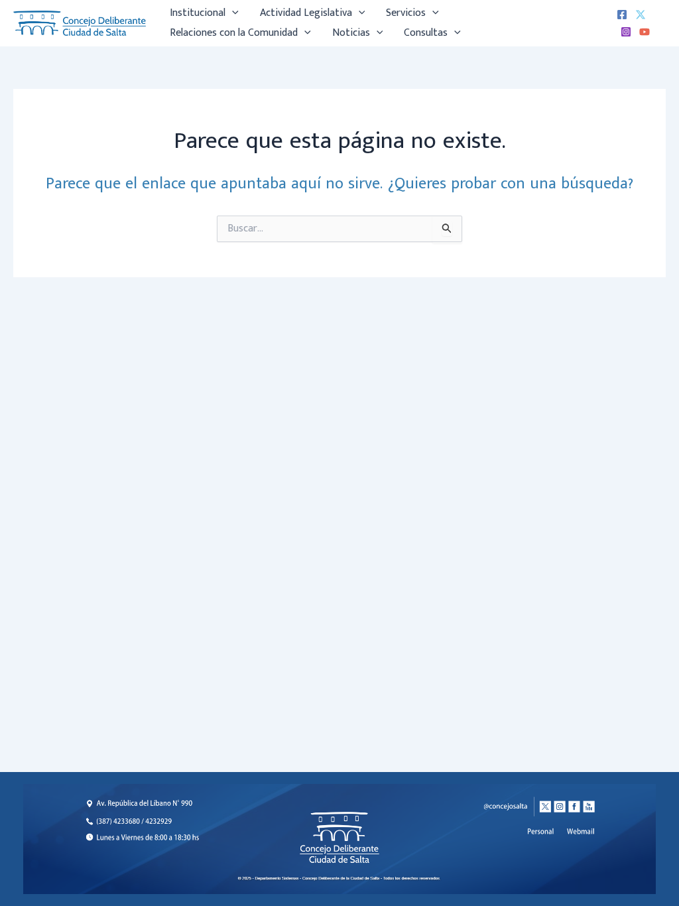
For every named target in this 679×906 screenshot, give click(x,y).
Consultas (426, 33)
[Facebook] (622, 14)
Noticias (351, 33)
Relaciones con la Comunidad (234, 33)
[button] (232, 13)
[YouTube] (644, 32)
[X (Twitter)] (640, 14)
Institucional (197, 13)
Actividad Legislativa (306, 13)
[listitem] (581, 832)
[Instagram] (626, 32)
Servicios (406, 13)
